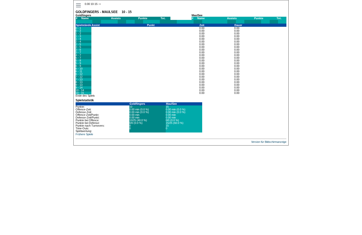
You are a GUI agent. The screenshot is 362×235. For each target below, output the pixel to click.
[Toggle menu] (79, 5)
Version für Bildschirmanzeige (268, 141)
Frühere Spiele (84, 134)
